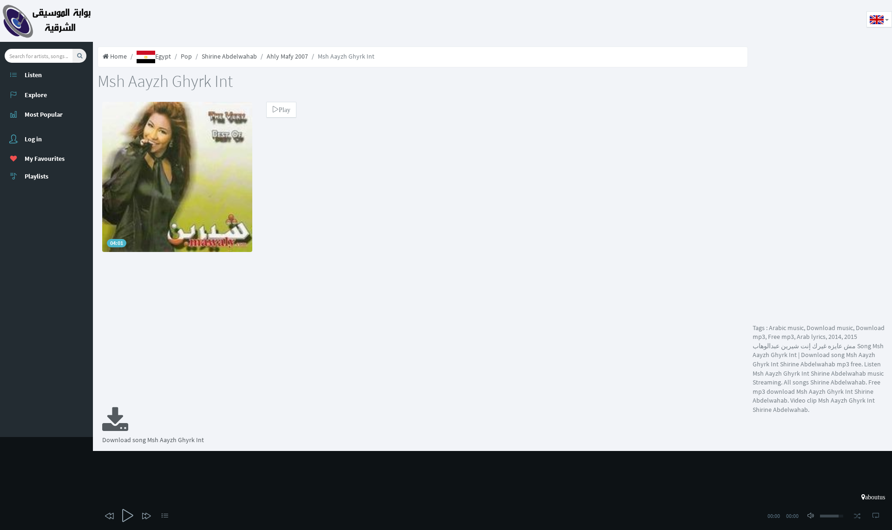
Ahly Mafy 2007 (287, 56)
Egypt (163, 56)
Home (118, 56)
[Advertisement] (262, 21)
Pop (186, 56)
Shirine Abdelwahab (229, 56)
